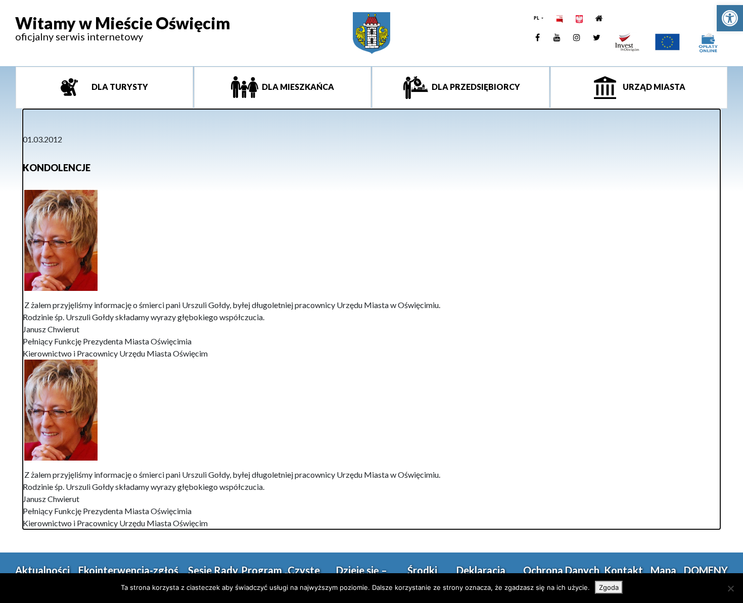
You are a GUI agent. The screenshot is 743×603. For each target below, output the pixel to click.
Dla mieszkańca (297, 86)
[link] (730, 18)
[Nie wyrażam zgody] (730, 588)
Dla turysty (119, 86)
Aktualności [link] (42, 570)
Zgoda (609, 587)
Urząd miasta (653, 86)
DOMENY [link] (706, 570)
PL (537, 18)
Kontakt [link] (623, 570)
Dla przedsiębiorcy (475, 86)
